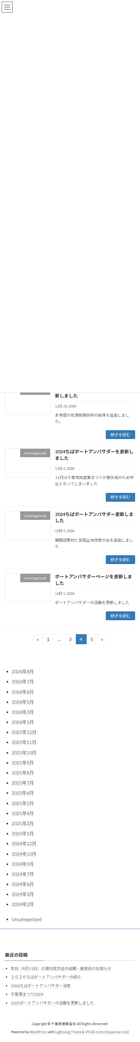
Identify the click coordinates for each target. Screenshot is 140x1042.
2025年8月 (23, 772)
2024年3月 (23, 894)
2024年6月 (23, 884)
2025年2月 (23, 823)
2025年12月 (24, 732)
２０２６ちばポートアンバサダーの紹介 (46, 977)
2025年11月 (24, 742)
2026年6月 (23, 692)
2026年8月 (23, 671)
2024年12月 (24, 843)
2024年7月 (23, 874)
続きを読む (120, 434)
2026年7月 (23, 681)
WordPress (38, 1032)
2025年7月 (23, 782)
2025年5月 (23, 803)
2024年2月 (23, 904)
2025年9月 (23, 762)
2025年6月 (23, 793)
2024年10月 (24, 854)
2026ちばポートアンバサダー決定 (41, 985)
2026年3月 (23, 712)
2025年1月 (23, 833)
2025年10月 (24, 752)
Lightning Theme (68, 1032)
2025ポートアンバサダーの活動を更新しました (52, 1002)
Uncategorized (27, 919)
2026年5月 (23, 702)
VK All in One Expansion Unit (107, 1032)
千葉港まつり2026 (27, 994)
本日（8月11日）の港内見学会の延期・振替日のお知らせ (61, 968)
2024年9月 (23, 864)
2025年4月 (23, 813)
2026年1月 (23, 722)
